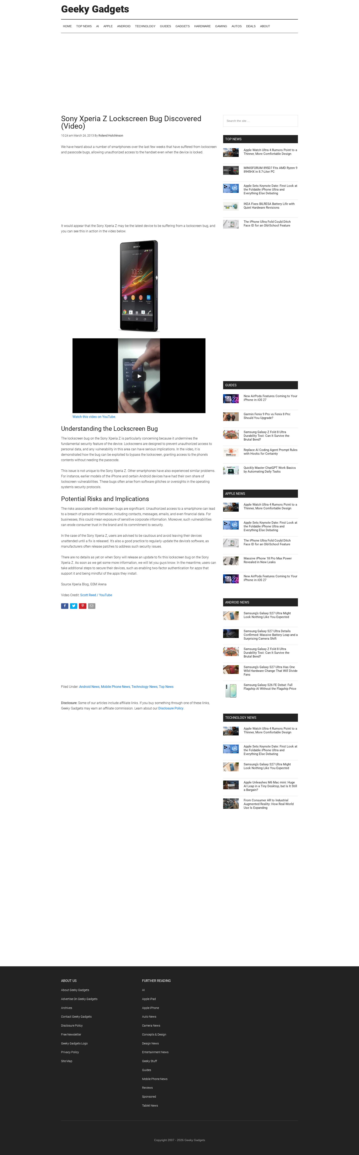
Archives (66, 1008)
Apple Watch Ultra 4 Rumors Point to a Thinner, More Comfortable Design (270, 152)
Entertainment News (155, 1052)
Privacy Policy (70, 1052)
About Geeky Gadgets (75, 990)
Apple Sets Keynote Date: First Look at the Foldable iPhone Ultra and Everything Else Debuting (270, 189)
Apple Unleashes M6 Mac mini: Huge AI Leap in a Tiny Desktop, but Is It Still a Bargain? (270, 786)
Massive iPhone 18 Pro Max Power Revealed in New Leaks (268, 560)
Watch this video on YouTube (94, 417)
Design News (150, 1043)
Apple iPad (149, 999)
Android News (89, 687)
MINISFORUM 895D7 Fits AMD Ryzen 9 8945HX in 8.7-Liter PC (270, 170)
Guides (146, 1070)
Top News (166, 687)
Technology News (144, 687)
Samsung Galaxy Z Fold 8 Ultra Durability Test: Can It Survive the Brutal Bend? (266, 435)
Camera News (151, 1025)
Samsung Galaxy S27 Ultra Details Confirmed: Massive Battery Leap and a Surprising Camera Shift (271, 634)
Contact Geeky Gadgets (76, 1016)
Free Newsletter (71, 1034)
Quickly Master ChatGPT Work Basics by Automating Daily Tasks (270, 469)
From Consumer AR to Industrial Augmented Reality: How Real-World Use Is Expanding (269, 804)
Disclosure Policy (170, 708)
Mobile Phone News (115, 687)
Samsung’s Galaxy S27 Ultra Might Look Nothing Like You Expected (267, 615)
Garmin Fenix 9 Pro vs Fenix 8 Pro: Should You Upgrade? (267, 416)
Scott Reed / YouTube (96, 595)
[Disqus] (139, 781)
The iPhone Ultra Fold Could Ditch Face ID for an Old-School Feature (267, 223)
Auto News (149, 1016)
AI (143, 990)
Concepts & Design (154, 1034)
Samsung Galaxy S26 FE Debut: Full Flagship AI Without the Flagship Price (270, 687)
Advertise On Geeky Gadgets (79, 999)
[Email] (92, 607)
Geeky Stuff (149, 1061)
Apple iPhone (150, 1008)
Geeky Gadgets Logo (74, 1043)
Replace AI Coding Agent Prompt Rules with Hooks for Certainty (271, 452)
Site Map (66, 1061)
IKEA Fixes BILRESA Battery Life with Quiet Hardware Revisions (269, 205)
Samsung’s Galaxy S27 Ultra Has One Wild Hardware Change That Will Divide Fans (271, 670)
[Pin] (83, 607)
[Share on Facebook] (65, 607)
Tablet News (150, 1105)
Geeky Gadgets (95, 9)
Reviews (147, 1087)
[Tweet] (74, 607)
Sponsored (149, 1096)
